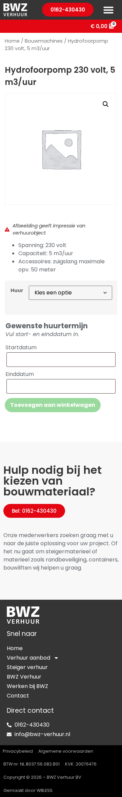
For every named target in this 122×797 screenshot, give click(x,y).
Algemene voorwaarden (65, 751)
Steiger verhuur (27, 667)
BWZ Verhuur (24, 677)
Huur (17, 290)
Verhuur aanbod (28, 658)
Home (12, 41)
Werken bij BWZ (27, 686)
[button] (108, 10)
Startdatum (21, 347)
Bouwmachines (44, 41)
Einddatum (19, 374)
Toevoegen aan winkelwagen (52, 405)
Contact (18, 696)
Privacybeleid (18, 751)
